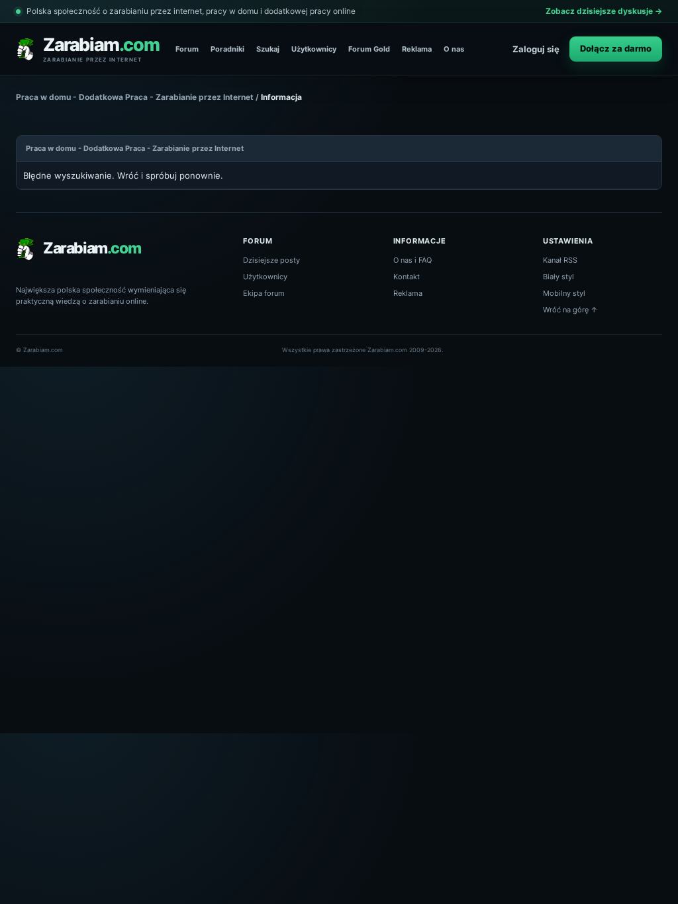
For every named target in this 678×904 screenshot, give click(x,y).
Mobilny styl (564, 293)
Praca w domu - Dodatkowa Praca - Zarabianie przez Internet (135, 97)
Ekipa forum (264, 293)
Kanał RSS (560, 260)
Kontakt (406, 276)
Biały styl (558, 276)
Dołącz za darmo (616, 48)
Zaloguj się (535, 49)
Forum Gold (369, 49)
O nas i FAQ (412, 260)
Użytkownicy (313, 49)
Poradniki (227, 49)
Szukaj (267, 49)
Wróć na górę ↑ (570, 309)
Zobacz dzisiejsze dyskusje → (604, 11)
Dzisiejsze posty (271, 260)
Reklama (417, 49)
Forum (187, 49)
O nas (454, 49)
